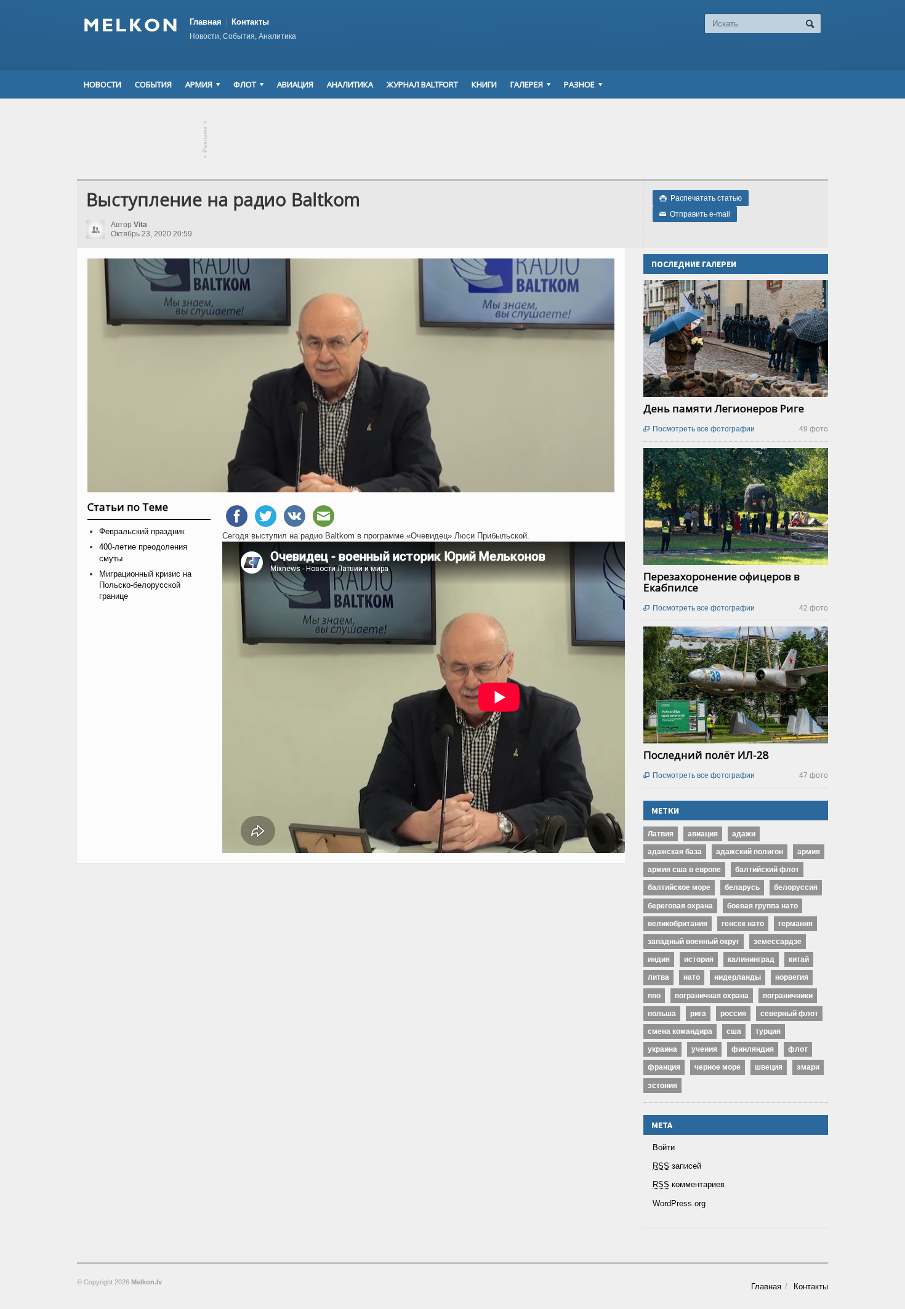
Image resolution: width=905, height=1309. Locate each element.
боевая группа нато (762, 906)
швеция (768, 1067)
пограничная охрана (712, 995)
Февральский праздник (142, 531)
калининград (751, 959)
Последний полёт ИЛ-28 (706, 755)
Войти (664, 1147)
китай (799, 959)
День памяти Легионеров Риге (723, 408)
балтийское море (679, 887)
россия (733, 1013)
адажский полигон (749, 851)
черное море (717, 1067)
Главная (206, 21)
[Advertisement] (452, 139)
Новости (102, 84)
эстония (662, 1085)
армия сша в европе (684, 869)
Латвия (661, 834)
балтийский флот (767, 869)
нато (691, 977)
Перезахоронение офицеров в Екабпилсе (721, 581)
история (699, 959)
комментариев (689, 1184)
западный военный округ (693, 941)
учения (704, 1049)
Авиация (295, 84)
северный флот (789, 1013)
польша (662, 1013)
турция (768, 1031)
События (153, 84)
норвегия (791, 977)
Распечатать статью (700, 198)
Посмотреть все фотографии (699, 429)
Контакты (250, 21)
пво (654, 995)
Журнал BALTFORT (422, 84)
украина (662, 1049)
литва (658, 977)
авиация (703, 834)
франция (664, 1067)
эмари (808, 1067)
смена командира (680, 1031)
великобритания (677, 923)
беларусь (742, 887)
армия (808, 851)
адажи (743, 834)
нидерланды (737, 977)
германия (795, 923)
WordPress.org (679, 1203)
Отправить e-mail (694, 214)
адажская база (675, 851)
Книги (484, 84)
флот (798, 1049)
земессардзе (778, 941)
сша (733, 1031)
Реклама (205, 139)
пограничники (788, 995)
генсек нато (743, 923)
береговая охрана (680, 906)
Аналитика (350, 84)
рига (698, 1013)
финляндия (752, 1049)
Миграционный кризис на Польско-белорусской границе (145, 585)
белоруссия (796, 887)
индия (659, 959)
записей (677, 1166)
